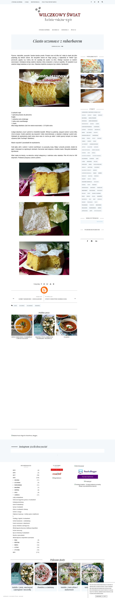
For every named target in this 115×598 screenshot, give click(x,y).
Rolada (84, 193)
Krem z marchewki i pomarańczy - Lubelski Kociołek (22, 337)
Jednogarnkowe (94, 144)
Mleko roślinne (98, 164)
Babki (94, 115)
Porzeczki (99, 187)
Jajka (94, 141)
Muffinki (90, 167)
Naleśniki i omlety (86, 170)
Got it (105, 596)
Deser (83, 132)
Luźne (83, 161)
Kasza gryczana (86, 149)
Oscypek (90, 175)
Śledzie (83, 202)
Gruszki (99, 138)
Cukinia (84, 129)
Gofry (93, 138)
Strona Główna (17, 2)
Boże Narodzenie (93, 120)
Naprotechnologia (86, 173)
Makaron (89, 161)
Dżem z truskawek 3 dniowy (20, 509)
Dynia (83, 138)
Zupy (91, 210)
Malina (95, 161)
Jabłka (83, 141)
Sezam (93, 196)
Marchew (84, 164)
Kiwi (89, 152)
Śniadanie (90, 202)
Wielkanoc (84, 207)
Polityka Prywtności (49, 2)
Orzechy (84, 175)
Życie (73, 29)
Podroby (94, 184)
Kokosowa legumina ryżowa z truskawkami (24, 499)
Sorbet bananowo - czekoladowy (30, 299)
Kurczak (92, 158)
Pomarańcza (85, 187)
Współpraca (35, 2)
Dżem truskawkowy (18, 504)
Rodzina (65, 29)
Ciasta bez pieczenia (87, 126)
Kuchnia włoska (97, 155)
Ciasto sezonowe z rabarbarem (21, 523)
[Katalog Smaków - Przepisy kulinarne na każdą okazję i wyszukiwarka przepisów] (87, 486)
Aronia (89, 115)
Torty (96, 202)
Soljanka (66, 337)
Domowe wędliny (86, 135)
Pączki (89, 178)
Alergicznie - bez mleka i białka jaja (91, 112)
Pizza (89, 184)
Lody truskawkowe (18, 497)
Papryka (96, 175)
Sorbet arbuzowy (17, 530)
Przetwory (84, 190)
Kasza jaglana (95, 149)
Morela (84, 167)
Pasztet (84, 178)
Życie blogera (97, 210)
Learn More (98, 596)
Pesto (94, 178)
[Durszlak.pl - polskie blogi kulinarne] (56, 478)
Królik (93, 152)
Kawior (84, 152)
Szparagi (100, 199)
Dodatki (96, 132)
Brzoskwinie (85, 123)
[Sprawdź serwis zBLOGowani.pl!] (79, 466)
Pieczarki (96, 181)
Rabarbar (99, 190)
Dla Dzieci (21, 305)
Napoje (95, 170)
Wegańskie (98, 204)
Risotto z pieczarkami (18, 535)
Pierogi (84, 184)
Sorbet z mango (17, 511)
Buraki (92, 123)
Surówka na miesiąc (92, 70)
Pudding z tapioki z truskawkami (21, 518)
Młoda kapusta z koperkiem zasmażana (23, 537)
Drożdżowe (95, 135)
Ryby (89, 193)
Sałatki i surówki (96, 193)
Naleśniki (97, 167)
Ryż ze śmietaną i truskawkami (21, 533)
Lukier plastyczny (92, 100)
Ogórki (100, 173)
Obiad (94, 173)
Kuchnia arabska (86, 155)
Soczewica (84, 199)
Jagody (89, 141)
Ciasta (15, 305)
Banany (100, 115)
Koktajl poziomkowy (18, 502)
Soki (90, 199)
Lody (97, 158)
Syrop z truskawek (18, 507)
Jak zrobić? (85, 144)
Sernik (88, 196)
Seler (83, 196)
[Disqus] (44, 363)
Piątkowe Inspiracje (87, 181)
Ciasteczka (96, 126)
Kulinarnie (30, 305)
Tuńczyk (92, 204)
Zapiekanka (85, 210)
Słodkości (37, 305)
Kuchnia (55, 29)
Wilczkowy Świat (14, 596)
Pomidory (92, 187)
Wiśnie (99, 207)
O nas (27, 2)
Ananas (84, 115)
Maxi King (92, 85)
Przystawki (92, 190)
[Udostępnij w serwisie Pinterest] (53, 284)
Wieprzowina (92, 207)
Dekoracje (97, 129)
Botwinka (84, 120)
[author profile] (44, 289)
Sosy (94, 199)
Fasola (88, 138)
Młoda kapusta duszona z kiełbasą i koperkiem (25, 528)
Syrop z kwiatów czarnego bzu (56, 299)
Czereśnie (90, 129)
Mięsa (90, 164)
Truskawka (85, 204)
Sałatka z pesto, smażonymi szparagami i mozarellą (44, 337)
